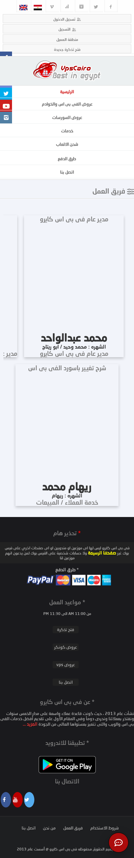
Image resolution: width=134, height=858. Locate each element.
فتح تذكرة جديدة (67, 49)
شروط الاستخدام (104, 827)
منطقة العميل (67, 39)
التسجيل (64, 29)
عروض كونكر (65, 647)
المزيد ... (30, 724)
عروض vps (65, 664)
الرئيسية (67, 91)
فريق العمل (73, 827)
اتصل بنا (67, 172)
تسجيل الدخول (64, 19)
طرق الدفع (67, 158)
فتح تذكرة (65, 629)
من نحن (49, 827)
